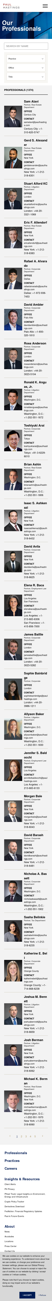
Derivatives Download (14, 1206)
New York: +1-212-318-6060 (34, 1122)
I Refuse (42, 1295)
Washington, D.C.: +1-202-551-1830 (34, 743)
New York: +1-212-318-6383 (34, 251)
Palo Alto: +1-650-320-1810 (34, 333)
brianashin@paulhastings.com (35, 486)
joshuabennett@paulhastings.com (35, 1023)
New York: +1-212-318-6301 (34, 173)
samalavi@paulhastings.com (35, 123)
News (7, 1231)
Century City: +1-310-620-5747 (33, 130)
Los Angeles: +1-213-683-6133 (33, 786)
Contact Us (10, 1251)
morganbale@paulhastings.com (35, 818)
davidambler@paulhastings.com (35, 326)
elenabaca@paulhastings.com (35, 610)
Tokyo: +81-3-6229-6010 (35, 454)
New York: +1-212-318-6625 (34, 575)
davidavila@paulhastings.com (35, 568)
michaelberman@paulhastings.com (35, 1108)
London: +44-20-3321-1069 (33, 212)
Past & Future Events (14, 1216)
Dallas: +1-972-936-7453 (35, 294)
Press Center (11, 1246)
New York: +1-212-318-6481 (34, 863)
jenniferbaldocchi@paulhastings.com (35, 779)
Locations (9, 1241)
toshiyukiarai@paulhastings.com (36, 447)
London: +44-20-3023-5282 (33, 663)
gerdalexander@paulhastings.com (35, 167)
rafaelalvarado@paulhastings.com (35, 288)
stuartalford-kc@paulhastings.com (35, 206)
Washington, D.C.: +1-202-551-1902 (34, 907)
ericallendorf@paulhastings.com (35, 244)
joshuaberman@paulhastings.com (35, 1062)
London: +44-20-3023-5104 (33, 372)
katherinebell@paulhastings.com (35, 980)
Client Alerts (10, 1184)
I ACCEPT (27, 1295)
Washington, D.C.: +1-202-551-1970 (34, 1115)
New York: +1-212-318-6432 (34, 536)
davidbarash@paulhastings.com (35, 857)
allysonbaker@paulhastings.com (35, 736)
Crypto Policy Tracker (14, 1201)
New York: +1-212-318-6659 (34, 1030)
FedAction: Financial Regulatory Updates (23, 1211)
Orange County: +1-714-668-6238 (35, 986)
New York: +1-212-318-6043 (34, 825)
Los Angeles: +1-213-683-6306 (33, 617)
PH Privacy (10, 1189)
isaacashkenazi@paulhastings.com (35, 530)
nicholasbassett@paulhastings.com (35, 900)
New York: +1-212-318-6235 (34, 943)
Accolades (9, 1236)
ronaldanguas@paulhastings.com (36, 409)
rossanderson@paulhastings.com (36, 365)
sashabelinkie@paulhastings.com (35, 937)
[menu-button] (45, 6)
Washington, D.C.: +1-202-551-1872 (34, 415)
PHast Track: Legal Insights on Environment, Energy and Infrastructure (25, 1195)
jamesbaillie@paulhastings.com (35, 656)
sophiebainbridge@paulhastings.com (36, 697)
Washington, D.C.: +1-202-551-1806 (34, 493)
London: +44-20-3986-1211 (33, 704)
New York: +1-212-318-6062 (34, 1068)
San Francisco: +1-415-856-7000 (34, 624)
